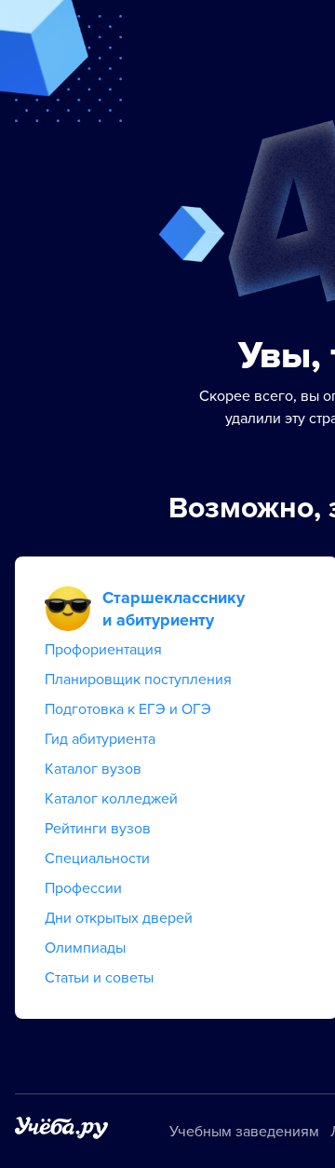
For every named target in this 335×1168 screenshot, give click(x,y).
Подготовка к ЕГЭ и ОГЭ (128, 709)
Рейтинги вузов (98, 828)
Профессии (83, 888)
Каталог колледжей (111, 799)
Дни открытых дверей (119, 918)
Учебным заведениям (244, 1131)
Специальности (97, 858)
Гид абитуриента (100, 739)
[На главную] (61, 1131)
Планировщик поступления (138, 679)
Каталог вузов (93, 769)
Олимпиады (85, 948)
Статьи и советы (99, 978)
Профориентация (103, 649)
